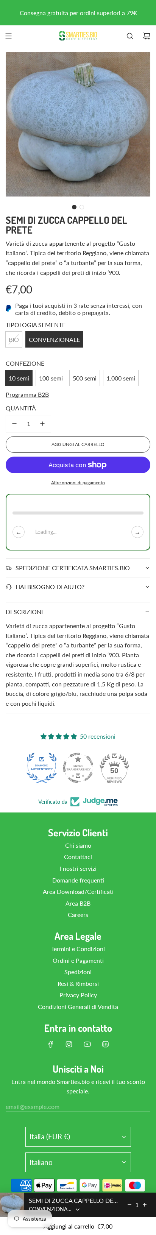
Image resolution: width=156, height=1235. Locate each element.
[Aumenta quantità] (42, 423)
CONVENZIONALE (54, 339)
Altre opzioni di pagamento (78, 482)
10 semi (19, 378)
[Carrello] (146, 36)
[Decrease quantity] (129, 1204)
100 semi (51, 378)
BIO (14, 339)
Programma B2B (27, 394)
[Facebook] (50, 1044)
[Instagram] (69, 1044)
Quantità (21, 408)
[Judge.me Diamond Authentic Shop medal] (42, 768)
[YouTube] (87, 1044)
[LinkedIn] (105, 1044)
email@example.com (32, 1106)
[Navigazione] (8, 36)
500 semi (85, 378)
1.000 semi (120, 378)
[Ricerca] (130, 36)
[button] (74, 207)
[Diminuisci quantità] (14, 423)
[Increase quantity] (144, 1204)
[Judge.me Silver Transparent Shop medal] (78, 768)
